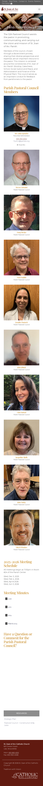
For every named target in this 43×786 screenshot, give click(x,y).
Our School (6, 3)
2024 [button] (9, 615)
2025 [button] (9, 607)
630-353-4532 (21, 139)
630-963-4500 (14, 753)
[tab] (21, 599)
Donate (5, 1)
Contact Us (23, 1)
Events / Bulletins (34, 1)
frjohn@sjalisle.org (22, 141)
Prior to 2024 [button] (12, 623)
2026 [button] (9, 599)
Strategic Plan (10, 719)
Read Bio (22, 145)
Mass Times (13, 1)
